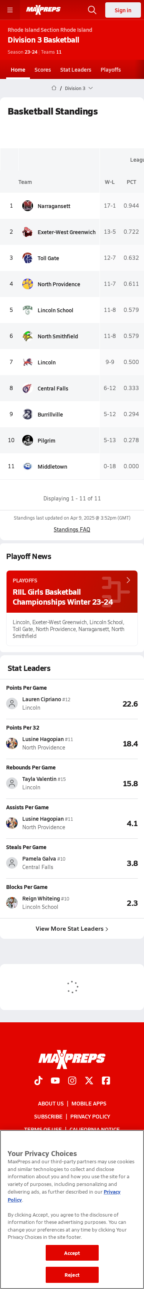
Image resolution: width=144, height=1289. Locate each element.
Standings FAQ (72, 529)
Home (18, 69)
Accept (72, 1252)
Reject (72, 1274)
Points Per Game (26, 687)
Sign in (123, 10)
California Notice (95, 1129)
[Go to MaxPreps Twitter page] (89, 1081)
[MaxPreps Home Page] (54, 88)
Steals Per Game (26, 846)
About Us (51, 1103)
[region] (72, 1209)
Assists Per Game (27, 807)
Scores (43, 69)
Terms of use (43, 1129)
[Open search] (92, 10)
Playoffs (111, 69)
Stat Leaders (75, 69)
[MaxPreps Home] (43, 10)
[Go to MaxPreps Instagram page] (72, 1081)
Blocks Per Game (27, 886)
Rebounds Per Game (31, 767)
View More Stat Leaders (70, 928)
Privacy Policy (90, 1116)
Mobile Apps (88, 1103)
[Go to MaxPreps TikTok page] (38, 1081)
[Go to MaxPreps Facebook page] (106, 1081)
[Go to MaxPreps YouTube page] (55, 1081)
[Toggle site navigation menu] (10, 10)
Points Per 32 (23, 727)
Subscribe (48, 1116)
